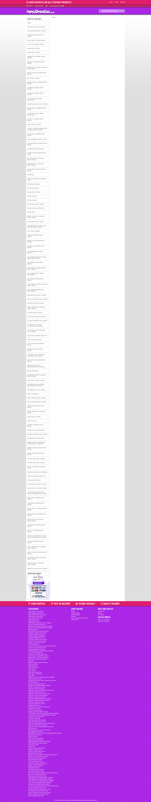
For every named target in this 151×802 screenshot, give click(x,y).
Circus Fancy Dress (34, 124)
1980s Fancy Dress (33, 48)
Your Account (74, 619)
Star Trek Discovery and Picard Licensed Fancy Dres (37, 493)
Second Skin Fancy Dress (36, 462)
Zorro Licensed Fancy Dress (37, 568)
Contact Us (101, 611)
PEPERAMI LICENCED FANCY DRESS (36, 406)
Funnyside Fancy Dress (35, 221)
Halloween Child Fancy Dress (35, 263)
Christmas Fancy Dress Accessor (35, 114)
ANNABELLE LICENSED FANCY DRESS (36, 57)
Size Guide (101, 614)
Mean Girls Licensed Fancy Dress (36, 360)
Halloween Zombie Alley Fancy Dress (35, 290)
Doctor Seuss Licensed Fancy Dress (35, 159)
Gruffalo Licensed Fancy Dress (36, 246)
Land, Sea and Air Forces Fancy (35, 344)
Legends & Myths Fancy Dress (35, 349)
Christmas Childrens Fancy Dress (37, 108)
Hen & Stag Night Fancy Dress (37, 299)
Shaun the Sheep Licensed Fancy (36, 467)
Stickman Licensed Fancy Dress (36, 503)
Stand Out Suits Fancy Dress (37, 488)
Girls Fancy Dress (33, 231)
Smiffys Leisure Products (36, 476)
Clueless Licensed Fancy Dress (36, 134)
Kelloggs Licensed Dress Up (37, 335)
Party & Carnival (33, 394)
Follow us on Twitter (103, 621)
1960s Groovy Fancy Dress (36, 40)
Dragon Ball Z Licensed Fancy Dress (35, 164)
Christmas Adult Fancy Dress (37, 104)
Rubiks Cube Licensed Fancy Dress (37, 448)
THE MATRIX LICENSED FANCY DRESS (36, 525)
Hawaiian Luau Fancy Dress (36, 295)
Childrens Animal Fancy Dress (35, 94)
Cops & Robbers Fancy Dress (37, 139)
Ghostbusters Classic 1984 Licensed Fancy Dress (36, 226)
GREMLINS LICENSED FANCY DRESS (36, 241)
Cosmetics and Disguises (35, 149)
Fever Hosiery (32, 200)
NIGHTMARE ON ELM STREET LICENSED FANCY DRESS (36, 385)
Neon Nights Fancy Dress (36, 380)
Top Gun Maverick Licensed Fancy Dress (36, 547)
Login (46, 6)
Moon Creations (32, 371)
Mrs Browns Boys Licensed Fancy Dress (36, 375)
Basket (73, 611)
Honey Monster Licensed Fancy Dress (36, 308)
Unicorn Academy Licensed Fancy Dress (36, 558)
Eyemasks (30, 174)
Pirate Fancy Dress (34, 417)
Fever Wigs (31, 212)
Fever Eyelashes (33, 188)
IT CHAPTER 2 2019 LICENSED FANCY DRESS (36, 330)
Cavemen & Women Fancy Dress (35, 88)
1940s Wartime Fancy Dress (36, 31)
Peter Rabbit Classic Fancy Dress (36, 412)
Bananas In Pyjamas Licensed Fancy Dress (37, 68)
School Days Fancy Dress (36, 458)
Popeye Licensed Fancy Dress (35, 425)
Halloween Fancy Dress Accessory (35, 274)
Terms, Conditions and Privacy (79, 618)
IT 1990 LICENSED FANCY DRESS (37, 320)
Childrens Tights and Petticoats (34, 99)
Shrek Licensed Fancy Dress (37, 472)
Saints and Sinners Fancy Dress (36, 454)
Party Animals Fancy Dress (36, 398)
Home (111, 2)
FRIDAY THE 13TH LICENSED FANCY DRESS (35, 217)
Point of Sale (31, 421)
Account (39, 6)
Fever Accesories (33, 184)
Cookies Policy (75, 613)
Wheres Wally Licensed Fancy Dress (35, 563)
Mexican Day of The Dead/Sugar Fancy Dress (35, 366)
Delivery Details (75, 614)
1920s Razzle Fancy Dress (36, 27)
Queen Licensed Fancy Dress (37, 434)
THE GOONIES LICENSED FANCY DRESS (37, 514)
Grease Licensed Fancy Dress (35, 236)
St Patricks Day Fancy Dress (37, 484)
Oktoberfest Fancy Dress (36, 390)
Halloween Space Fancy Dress (35, 279)
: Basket (121, 2)
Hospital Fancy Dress (34, 312)
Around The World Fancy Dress (36, 62)
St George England (34, 480)
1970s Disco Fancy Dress (35, 44)
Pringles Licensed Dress (36, 430)
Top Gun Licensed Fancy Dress (35, 542)
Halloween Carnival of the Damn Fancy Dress (36, 257)
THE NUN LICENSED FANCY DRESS (35, 531)
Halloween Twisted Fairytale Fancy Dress (37, 285)
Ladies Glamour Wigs (34, 339)
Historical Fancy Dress (35, 303)
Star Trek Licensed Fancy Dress (36, 498)
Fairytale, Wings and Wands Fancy (36, 179)
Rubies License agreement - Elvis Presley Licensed (36, 443)
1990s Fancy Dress (33, 52)
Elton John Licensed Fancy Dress (36, 170)
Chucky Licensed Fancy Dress (35, 119)
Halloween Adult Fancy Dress (35, 252)
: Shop (115, 2)
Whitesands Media (83, 800)
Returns (100, 613)
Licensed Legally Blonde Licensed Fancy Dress (36, 355)
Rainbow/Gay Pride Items (35, 438)
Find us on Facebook (104, 619)
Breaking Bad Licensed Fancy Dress (37, 83)
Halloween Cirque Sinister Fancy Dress (36, 268)
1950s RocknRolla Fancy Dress (35, 35)
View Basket (55, 6)
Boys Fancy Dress (33, 78)
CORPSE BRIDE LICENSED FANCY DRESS (37, 144)
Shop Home (29, 6)
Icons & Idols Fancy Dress (36, 316)
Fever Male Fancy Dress (35, 204)
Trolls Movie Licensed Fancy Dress (37, 553)
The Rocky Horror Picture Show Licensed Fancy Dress (37, 536)
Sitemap (73, 616)
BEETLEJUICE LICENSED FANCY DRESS (37, 73)
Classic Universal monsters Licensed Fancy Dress (37, 129)
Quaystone (94, 800)
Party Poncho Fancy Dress (36, 402)
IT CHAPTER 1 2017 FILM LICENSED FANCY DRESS (35, 325)
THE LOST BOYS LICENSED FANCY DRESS (35, 520)
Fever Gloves (32, 196)
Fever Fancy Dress (33, 192)
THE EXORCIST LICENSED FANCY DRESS (37, 509)
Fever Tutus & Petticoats (36, 208)
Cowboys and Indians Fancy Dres (36, 153)
